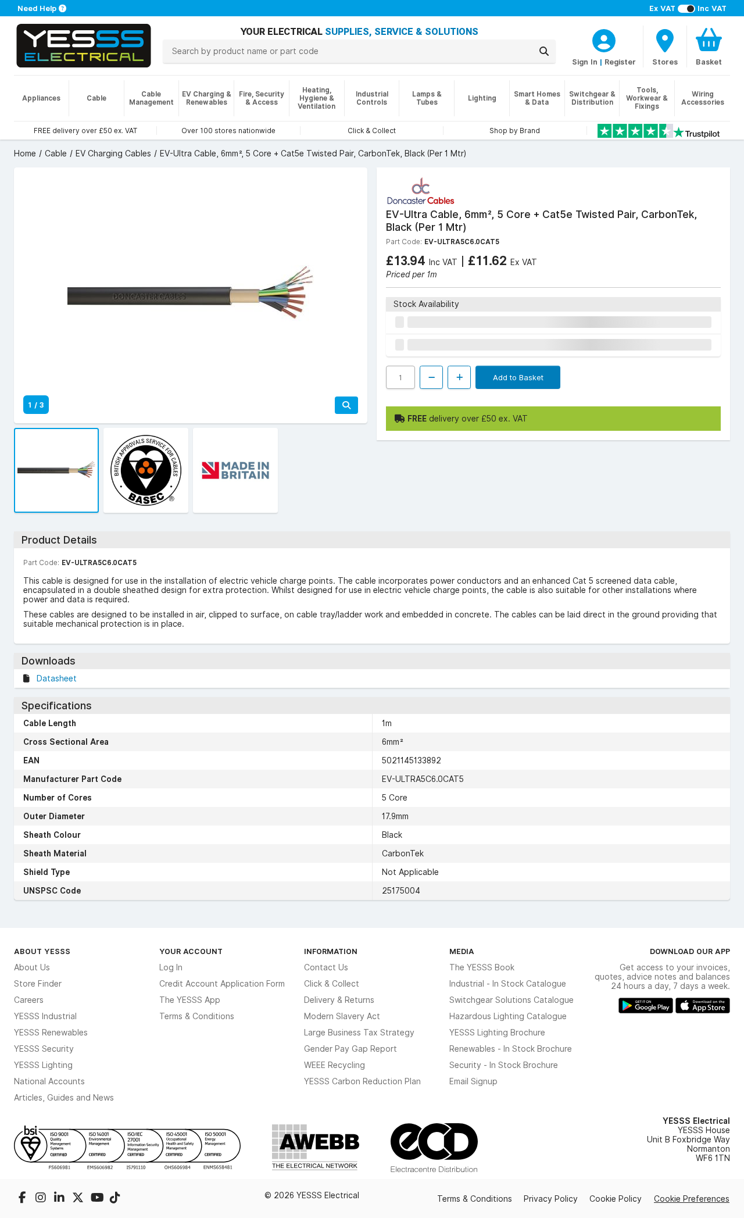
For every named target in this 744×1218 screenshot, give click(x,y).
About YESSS (42, 951)
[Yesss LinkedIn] (60, 1198)
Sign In (585, 61)
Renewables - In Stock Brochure (510, 1048)
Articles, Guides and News (64, 1097)
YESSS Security (44, 1048)
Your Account (191, 951)
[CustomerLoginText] (604, 39)
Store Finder (38, 983)
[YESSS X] (79, 1198)
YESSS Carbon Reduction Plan (362, 1081)
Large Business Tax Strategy (359, 1032)
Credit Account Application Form (222, 983)
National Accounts (49, 1081)
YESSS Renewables (51, 1032)
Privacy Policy (551, 1198)
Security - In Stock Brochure (503, 1065)
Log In (171, 967)
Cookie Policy (615, 1198)
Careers (29, 1000)
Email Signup (473, 1081)
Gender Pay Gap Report (350, 1048)
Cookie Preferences (691, 1198)
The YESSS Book (481, 967)
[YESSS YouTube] (97, 1198)
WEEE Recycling (334, 1065)
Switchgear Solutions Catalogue (511, 1000)
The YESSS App (189, 1000)
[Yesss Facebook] (23, 1198)
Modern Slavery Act (342, 1016)
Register (620, 61)
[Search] (544, 51)
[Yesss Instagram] (42, 1198)
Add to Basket (518, 377)
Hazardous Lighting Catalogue (508, 1016)
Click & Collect (331, 983)
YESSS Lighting (43, 1065)
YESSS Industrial (45, 1016)
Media (461, 951)
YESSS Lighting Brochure (497, 1032)
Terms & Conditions (196, 1016)
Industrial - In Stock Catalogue (507, 983)
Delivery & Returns (339, 1000)
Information (330, 951)
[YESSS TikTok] (115, 1198)
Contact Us (326, 967)
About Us (32, 967)
